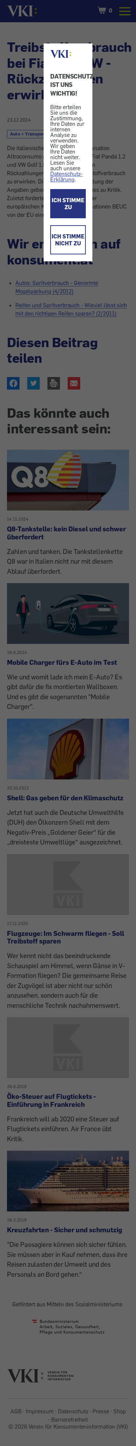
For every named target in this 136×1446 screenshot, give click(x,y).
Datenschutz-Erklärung (66, 176)
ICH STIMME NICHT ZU (68, 240)
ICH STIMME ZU (68, 204)
